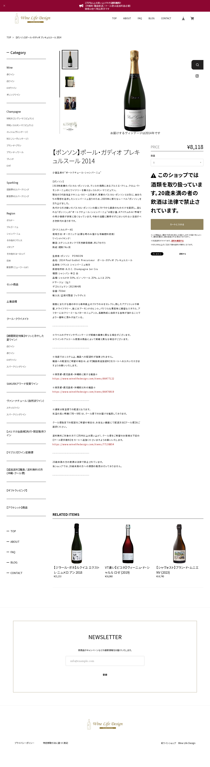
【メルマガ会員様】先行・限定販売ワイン (26, 433)
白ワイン (10, 81)
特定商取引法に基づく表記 (55, 742)
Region (11, 213)
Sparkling (12, 182)
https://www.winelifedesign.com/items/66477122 (83, 378)
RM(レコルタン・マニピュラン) (20, 125)
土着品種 (12, 301)
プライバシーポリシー (24, 742)
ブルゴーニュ (12, 226)
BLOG (151, 18)
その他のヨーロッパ (16, 253)
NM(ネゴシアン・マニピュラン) (20, 118)
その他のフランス (14, 240)
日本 (9, 260)
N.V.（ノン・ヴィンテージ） (18, 138)
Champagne (14, 111)
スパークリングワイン (16, 366)
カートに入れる (177, 224)
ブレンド (10, 158)
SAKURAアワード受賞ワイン (22, 384)
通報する (182, 254)
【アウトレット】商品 (17, 507)
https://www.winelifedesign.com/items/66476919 (83, 391)
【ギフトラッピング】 (17, 490)
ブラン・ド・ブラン (14, 145)
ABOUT (127, 18)
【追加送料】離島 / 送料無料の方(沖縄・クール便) (25, 471)
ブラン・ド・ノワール (15, 152)
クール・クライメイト (18, 318)
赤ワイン (10, 74)
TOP (114, 18)
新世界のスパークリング (18, 196)
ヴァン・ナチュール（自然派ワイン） (25, 401)
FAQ (140, 18)
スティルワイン (13, 407)
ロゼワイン (12, 87)
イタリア (10, 247)
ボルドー (10, 220)
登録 (105, 674)
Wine (10, 67)
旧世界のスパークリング (18, 189)
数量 (153, 155)
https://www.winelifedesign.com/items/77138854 (83, 444)
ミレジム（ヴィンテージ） (17, 131)
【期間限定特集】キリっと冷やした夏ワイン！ (25, 337)
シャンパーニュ (13, 233)
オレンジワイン (13, 94)
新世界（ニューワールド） (18, 267)
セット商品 (12, 284)
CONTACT (166, 18)
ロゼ (9, 165)
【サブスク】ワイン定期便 (20, 452)
